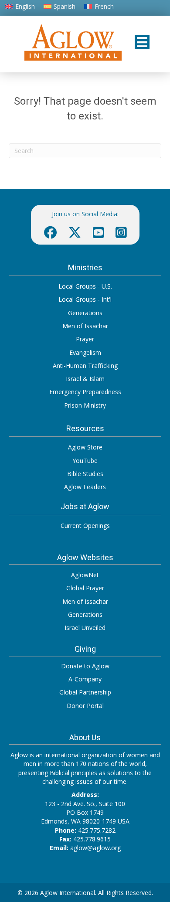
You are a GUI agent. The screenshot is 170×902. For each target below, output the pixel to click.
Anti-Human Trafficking (85, 365)
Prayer (85, 339)
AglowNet (85, 575)
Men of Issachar (85, 326)
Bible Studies (85, 474)
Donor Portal (85, 705)
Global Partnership (85, 692)
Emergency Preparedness (85, 392)
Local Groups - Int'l (85, 299)
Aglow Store (85, 447)
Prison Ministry (85, 405)
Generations (85, 313)
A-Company (85, 679)
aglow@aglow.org (95, 848)
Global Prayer (85, 588)
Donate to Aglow (85, 666)
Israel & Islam (85, 378)
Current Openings (85, 525)
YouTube (85, 460)
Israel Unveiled (85, 627)
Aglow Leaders (85, 487)
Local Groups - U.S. (85, 286)
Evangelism (85, 352)
